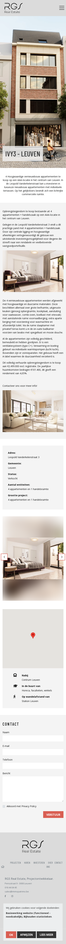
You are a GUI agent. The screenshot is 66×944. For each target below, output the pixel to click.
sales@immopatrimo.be (17, 891)
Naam (6, 732)
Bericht (6, 773)
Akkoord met (21, 806)
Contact (58, 862)
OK (11, 935)
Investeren (39, 862)
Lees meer (46, 935)
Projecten (15, 862)
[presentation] (4, 557)
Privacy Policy (28, 806)
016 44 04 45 (11, 887)
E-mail (6, 746)
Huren (27, 862)
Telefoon (8, 759)
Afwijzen (26, 935)
